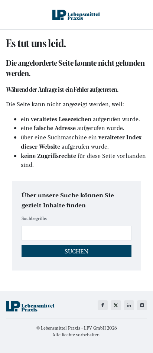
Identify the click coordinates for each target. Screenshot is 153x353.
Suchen (76, 251)
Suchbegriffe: (34, 218)
